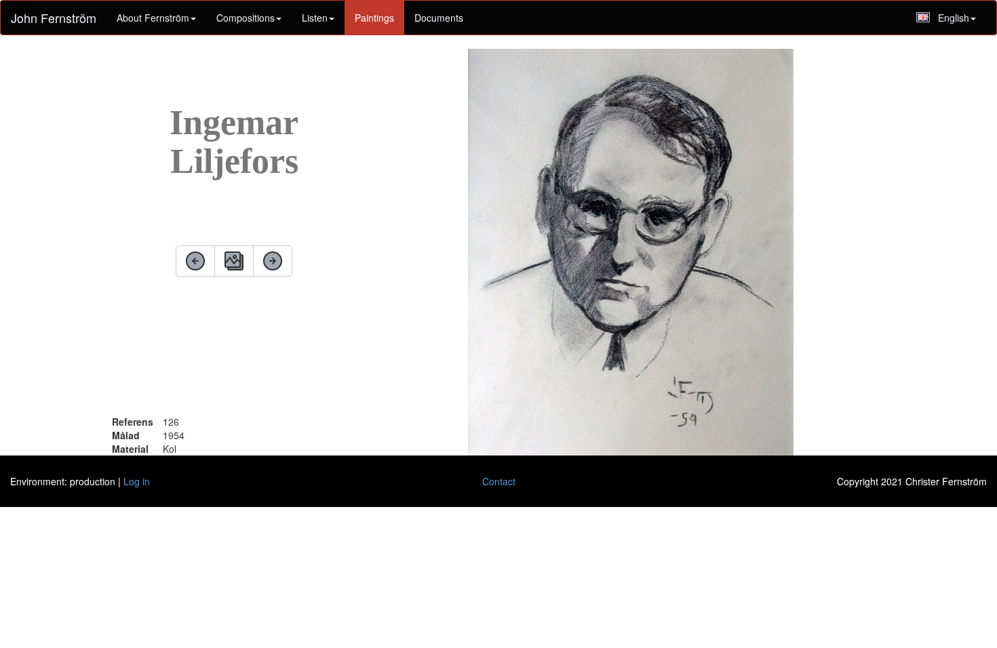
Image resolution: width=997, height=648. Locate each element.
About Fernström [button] (153, 17)
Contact (498, 481)
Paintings (374, 17)
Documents (438, 17)
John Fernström (53, 17)
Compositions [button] (245, 17)
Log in (136, 481)
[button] (318, 18)
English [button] (953, 17)
